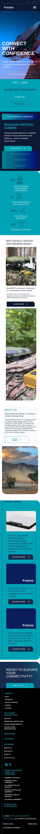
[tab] (20, 117)
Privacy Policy (8, 824)
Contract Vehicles (11, 702)
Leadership (9, 699)
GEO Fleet (7, 718)
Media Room (9, 734)
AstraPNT (8, 708)
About (7, 696)
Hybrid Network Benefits (13, 724)
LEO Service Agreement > (13, 799)
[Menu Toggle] (34, 7)
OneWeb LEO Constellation (13, 721)
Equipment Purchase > (12, 778)
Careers (8, 705)
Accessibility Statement (11, 827)
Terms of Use (32, 824)
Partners (8, 739)
